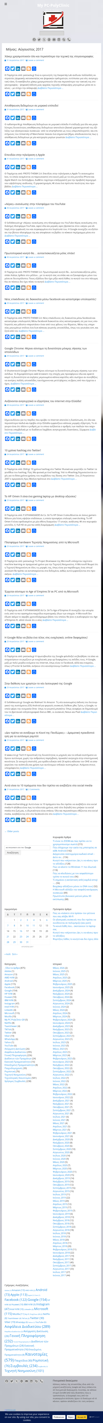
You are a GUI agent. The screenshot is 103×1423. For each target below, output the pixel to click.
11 (34, 925)
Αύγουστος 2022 (61, 1074)
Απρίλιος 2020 (60, 1165)
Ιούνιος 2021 (59, 1120)
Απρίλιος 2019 (60, 1204)
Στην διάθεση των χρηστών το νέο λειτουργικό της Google (38, 683)
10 (27, 925)
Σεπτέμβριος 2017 (62, 1265)
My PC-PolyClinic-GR (15, 1019)
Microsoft (9, 1013)
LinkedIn (9, 1009)
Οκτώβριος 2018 (61, 1223)
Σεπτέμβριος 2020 (62, 1149)
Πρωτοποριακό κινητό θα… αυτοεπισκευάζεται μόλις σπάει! (40, 253)
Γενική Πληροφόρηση (16, 1055)
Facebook (9, 987)
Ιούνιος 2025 (59, 971)
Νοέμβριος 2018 (61, 1220)
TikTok (8, 1029)
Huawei (8, 997)
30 (21, 942)
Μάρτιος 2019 (60, 1207)
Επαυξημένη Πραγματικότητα (20, 1065)
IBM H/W (9, 1000)
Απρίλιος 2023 (60, 1052)
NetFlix (8, 1022)
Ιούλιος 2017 (59, 1272)
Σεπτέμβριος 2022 (62, 1071)
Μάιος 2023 (59, 1048)
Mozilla (8, 1016)
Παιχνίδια (23, 1360)
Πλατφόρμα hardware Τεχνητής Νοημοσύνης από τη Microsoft (42, 542)
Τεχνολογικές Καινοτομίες (18, 1077)
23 (21, 936)
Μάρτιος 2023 (60, 1055)
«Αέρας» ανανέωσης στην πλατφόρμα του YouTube (35, 204)
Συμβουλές (24, 1365)
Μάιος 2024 (59, 1009)
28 (8, 942)
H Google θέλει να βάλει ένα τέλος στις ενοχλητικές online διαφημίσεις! (46, 637)
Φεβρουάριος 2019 (62, 1210)
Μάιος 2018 (59, 1239)
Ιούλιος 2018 (59, 1233)
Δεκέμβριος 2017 (61, 1255)
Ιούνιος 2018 (59, 1236)
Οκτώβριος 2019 (61, 1184)
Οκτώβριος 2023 (61, 1032)
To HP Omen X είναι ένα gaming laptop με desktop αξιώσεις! (40, 496)
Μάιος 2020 (59, 1162)
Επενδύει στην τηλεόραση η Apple (25, 154)
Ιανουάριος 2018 (61, 1252)
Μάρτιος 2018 (60, 1246)
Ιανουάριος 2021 (61, 1136)
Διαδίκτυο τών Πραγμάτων (18, 1058)
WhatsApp (10, 1039)
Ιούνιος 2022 (59, 1081)
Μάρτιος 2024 (60, 1016)
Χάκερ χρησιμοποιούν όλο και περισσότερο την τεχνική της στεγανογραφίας (49, 56)
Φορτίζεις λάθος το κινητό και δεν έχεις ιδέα (75, 939)
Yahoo (8, 1042)
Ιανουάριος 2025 (61, 987)
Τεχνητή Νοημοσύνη (15, 1074)
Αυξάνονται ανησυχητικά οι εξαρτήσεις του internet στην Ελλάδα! (43, 401)
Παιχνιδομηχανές (14, 1068)
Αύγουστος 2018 (61, 1230)
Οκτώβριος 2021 (61, 1107)
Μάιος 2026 (59, 967)
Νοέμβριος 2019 (61, 1181)
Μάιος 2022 (59, 1084)
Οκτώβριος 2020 (61, 1145)
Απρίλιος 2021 (60, 1126)
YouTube (9, 1045)
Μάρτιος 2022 (60, 1090)
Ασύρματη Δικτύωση (15, 1048)
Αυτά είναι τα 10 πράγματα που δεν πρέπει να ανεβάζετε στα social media (48, 785)
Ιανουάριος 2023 (61, 1061)
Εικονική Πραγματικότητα (18, 1061)
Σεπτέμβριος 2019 (62, 1187)
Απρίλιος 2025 (60, 977)
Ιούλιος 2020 (59, 1155)
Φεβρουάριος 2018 (62, 1249)
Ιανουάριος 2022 (61, 1097)
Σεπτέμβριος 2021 (62, 1110)
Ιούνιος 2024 (59, 1006)
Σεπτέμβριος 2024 (62, 1000)
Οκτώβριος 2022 (61, 1068)
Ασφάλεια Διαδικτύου (15, 1052)
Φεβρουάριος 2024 (62, 1019)
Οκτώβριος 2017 (61, 1262)
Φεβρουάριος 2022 (62, 1094)
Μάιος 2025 (59, 974)
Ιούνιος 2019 (59, 1197)
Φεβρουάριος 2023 (62, 1058)
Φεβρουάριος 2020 (62, 1171)
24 (27, 936)
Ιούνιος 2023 (59, 1045)
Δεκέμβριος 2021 (61, 1100)
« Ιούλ (8, 954)
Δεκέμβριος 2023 (61, 1026)
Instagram (10, 1003)
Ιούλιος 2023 (59, 1042)
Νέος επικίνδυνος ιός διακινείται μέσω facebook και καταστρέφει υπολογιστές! (50, 299)
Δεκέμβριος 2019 (61, 1178)
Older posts (12, 831)
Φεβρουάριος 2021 (62, 1132)
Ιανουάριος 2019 (61, 1213)
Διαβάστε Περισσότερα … (50, 88)
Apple (7, 984)
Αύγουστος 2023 (61, 1039)
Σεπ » (14, 954)
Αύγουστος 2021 (61, 1113)
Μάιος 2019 (59, 1200)
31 (27, 942)
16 (21, 931)
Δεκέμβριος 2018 (61, 1217)
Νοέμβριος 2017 (61, 1259)
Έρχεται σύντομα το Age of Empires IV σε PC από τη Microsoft (42, 591)
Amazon (9, 974)
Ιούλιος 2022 (59, 1077)
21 (8, 936)
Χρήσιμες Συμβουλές (15, 1081)
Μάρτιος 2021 (60, 1129)
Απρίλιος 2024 (60, 1013)
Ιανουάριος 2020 (61, 1175)
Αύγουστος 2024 (61, 1003)
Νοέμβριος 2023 (61, 1029)
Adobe (8, 971)
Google (8, 990)
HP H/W (8, 993)
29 (14, 942)
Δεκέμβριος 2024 (61, 990)
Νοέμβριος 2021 (61, 1103)
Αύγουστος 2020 (61, 1152)
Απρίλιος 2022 (60, 1087)
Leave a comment (36, 60)
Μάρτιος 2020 (60, 1168)
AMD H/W (9, 977)
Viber (7, 1035)
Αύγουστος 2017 (61, 1268)
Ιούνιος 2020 (59, 1158)
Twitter (8, 1032)
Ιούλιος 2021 (59, 1116)
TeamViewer (11, 1026)
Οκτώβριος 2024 (61, 997)
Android (9, 980)
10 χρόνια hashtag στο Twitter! (23, 450)
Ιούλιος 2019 (59, 1194)
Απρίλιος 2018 (60, 1243)
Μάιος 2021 (59, 1123)
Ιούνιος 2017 (59, 1275)
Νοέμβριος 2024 (61, 993)
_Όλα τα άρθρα (12, 967)
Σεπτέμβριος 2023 (62, 1035)
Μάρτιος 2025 (60, 980)
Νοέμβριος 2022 (61, 1065)
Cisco (37, 1295)
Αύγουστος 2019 (61, 1191)
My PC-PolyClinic (53, 5)
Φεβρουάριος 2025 (62, 984)
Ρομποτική (10, 1071)
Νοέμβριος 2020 (61, 1142)
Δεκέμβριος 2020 (61, 1139)
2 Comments (34, 789)
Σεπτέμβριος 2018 (62, 1226)
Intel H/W (9, 1006)
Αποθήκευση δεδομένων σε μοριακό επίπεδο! (31, 105)
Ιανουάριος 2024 (61, 1022)
